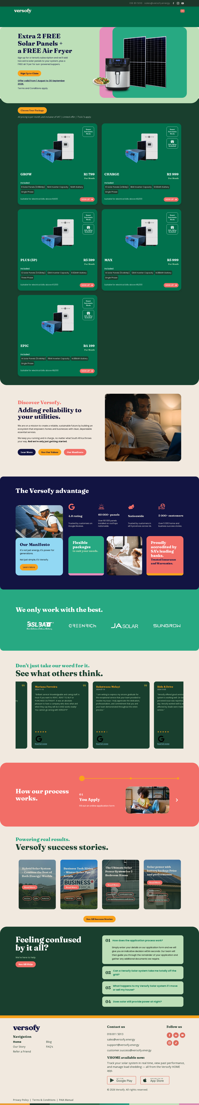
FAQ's (49, 1046)
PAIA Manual (66, 1099)
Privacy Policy (21, 1099)
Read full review (16, 744)
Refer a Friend (22, 1051)
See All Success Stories (99, 919)
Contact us (116, 1027)
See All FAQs (26, 964)
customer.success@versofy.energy (129, 1050)
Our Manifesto (75, 452)
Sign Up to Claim (29, 73)
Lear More (27, 452)
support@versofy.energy (155, 3)
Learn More (29, 567)
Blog (49, 1042)
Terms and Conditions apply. (33, 88)
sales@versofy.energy (121, 1039)
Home (17, 1042)
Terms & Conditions (44, 1099)
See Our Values (49, 452)
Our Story (19, 1046)
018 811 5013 (132, 3)
